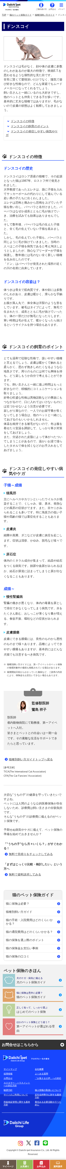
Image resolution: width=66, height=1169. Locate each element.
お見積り (24, 1166)
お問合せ (52, 9)
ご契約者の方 (41, 9)
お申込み (41, 1166)
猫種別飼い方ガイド (45, 15)
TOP (4, 15)
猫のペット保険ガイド (21, 15)
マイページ (8, 1166)
